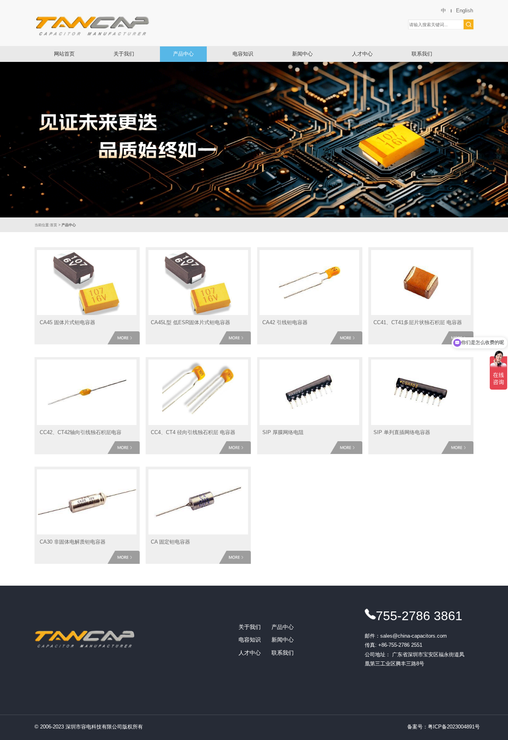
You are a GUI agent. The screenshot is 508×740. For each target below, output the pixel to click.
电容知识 (243, 54)
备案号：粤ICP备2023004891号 (443, 727)
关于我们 (124, 54)
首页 (53, 225)
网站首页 (64, 54)
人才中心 (362, 54)
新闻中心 (302, 54)
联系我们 (422, 54)
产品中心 (183, 54)
